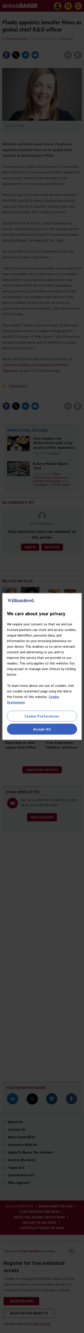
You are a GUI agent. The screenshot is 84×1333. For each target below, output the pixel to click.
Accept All (42, 729)
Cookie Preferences (42, 716)
